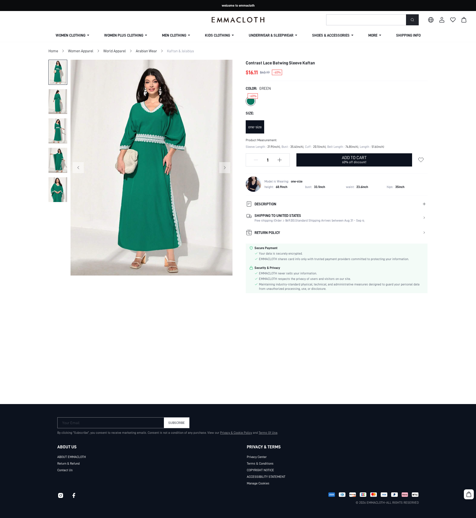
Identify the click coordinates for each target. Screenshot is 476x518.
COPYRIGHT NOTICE (260, 470)
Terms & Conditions (260, 463)
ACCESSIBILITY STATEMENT (266, 477)
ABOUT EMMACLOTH (71, 457)
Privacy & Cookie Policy (236, 433)
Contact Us (65, 470)
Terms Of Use (268, 433)
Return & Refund (68, 463)
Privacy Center (257, 457)
